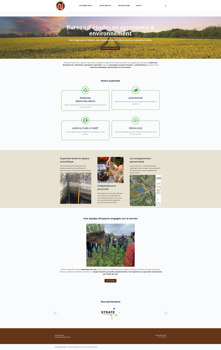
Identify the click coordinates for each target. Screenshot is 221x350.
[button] (55, 313)
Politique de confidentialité (62, 337)
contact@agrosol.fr (160, 335)
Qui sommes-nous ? (85, 5)
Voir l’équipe (110, 281)
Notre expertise (105, 5)
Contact (139, 5)
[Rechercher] (165, 5)
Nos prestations (124, 5)
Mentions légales (59, 335)
